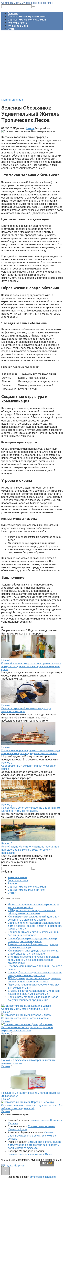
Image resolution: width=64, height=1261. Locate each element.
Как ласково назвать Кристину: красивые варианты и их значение (27, 1029)
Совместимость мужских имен (27, 16)
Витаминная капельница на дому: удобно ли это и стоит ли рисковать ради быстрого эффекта (34, 1145)
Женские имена (17, 22)
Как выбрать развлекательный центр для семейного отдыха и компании (33, 918)
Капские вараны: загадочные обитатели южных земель (32, 1135)
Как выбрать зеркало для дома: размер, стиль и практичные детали (32, 940)
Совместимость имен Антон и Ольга (30, 1154)
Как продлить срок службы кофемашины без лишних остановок (33, 933)
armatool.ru (36, 1176)
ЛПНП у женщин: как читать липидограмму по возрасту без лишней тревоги (34, 980)
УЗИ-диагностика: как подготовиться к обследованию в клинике (31, 912)
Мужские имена (18, 25)
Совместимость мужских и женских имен (27, 2)
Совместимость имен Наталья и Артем (25, 1018)
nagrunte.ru (49, 1176)
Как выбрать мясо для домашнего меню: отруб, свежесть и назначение (33, 952)
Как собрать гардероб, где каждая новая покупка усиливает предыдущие (33, 998)
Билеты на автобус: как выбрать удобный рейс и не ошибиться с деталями (34, 992)
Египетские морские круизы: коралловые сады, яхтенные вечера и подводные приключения (30, 752)
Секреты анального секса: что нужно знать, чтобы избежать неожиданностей (32, 1107)
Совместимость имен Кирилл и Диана (24, 1008)
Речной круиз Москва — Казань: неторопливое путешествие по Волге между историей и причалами (30, 849)
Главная (13, 13)
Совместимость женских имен (27, 19)
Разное (30, 128)
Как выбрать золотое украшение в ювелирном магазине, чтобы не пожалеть (30, 809)
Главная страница (12, 99)
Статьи (12, 28)
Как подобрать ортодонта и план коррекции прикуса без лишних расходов (35, 974)
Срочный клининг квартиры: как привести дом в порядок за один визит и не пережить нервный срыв (31, 666)
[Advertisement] (32, 64)
